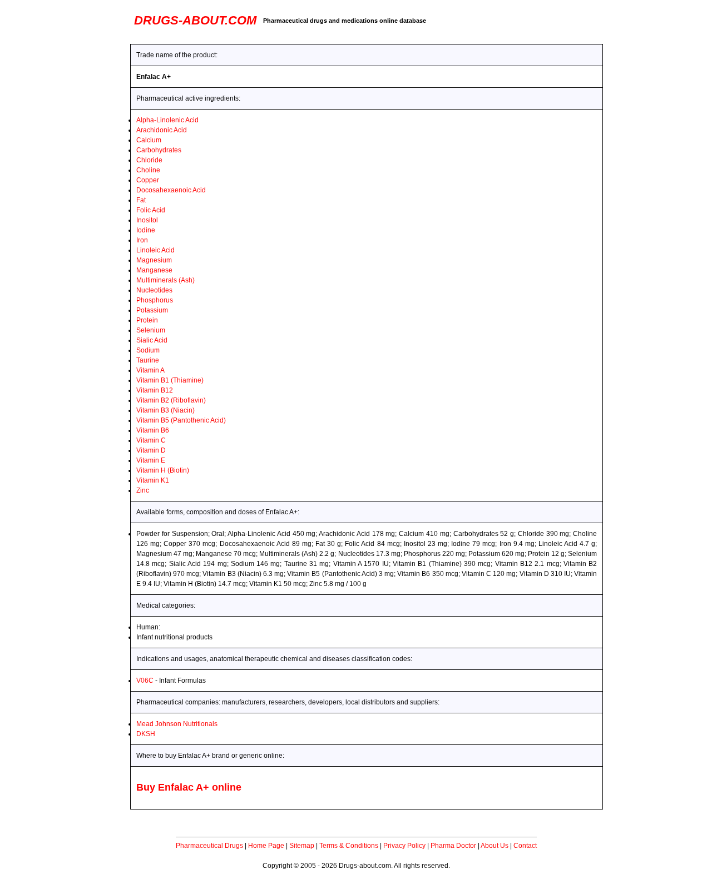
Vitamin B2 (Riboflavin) (171, 400)
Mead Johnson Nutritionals (176, 724)
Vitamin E (150, 460)
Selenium (150, 330)
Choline (148, 170)
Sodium (148, 350)
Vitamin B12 (154, 390)
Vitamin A (150, 370)
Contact (525, 846)
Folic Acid (150, 210)
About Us (494, 846)
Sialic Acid (151, 340)
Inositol (147, 220)
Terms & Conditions (348, 846)
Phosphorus (154, 300)
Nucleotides (154, 290)
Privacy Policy (404, 846)
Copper (147, 180)
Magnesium (154, 260)
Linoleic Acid (155, 250)
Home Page (266, 846)
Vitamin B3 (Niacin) (165, 410)
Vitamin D (151, 450)
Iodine (145, 230)
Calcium (148, 140)
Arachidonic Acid (161, 130)
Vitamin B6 (152, 430)
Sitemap (301, 846)
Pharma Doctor (453, 846)
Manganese (154, 270)
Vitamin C (151, 440)
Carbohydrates (158, 150)
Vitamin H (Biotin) (162, 470)
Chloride (149, 160)
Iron (142, 240)
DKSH (145, 734)
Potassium (152, 310)
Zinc (142, 490)
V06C (145, 680)
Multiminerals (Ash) (165, 280)
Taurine (147, 360)
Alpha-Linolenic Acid (167, 120)
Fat (141, 200)
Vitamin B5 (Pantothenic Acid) (181, 420)
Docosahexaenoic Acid (171, 190)
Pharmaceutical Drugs (209, 846)
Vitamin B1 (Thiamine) (170, 380)
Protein (147, 320)
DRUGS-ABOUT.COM (195, 20)
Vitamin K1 (152, 480)
